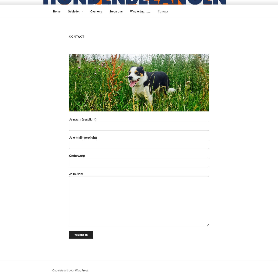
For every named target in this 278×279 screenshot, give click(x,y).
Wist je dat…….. (140, 11)
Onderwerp (77, 155)
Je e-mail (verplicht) (83, 137)
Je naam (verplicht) (82, 119)
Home (57, 11)
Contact (163, 11)
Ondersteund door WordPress (70, 270)
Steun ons (116, 11)
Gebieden (74, 11)
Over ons (96, 11)
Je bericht (76, 174)
